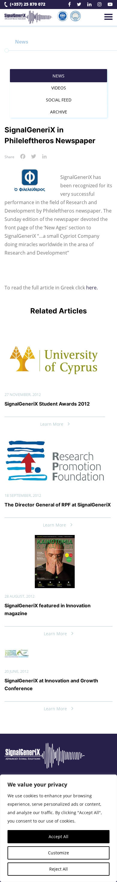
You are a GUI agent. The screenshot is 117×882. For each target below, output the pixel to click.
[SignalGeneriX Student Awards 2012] (54, 338)
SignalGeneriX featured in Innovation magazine (47, 609)
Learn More (51, 424)
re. (95, 287)
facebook (69, 5)
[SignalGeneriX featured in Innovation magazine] (54, 539)
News (58, 76)
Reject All (58, 869)
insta (100, 5)
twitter (79, 5)
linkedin (89, 5)
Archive (58, 112)
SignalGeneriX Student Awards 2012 (47, 404)
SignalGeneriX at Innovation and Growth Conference (51, 684)
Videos (58, 88)
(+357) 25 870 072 (27, 4)
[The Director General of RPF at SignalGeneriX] (54, 439)
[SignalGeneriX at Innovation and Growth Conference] (16, 648)
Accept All (58, 836)
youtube (110, 5)
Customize (58, 853)
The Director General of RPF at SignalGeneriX (57, 505)
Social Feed (58, 100)
